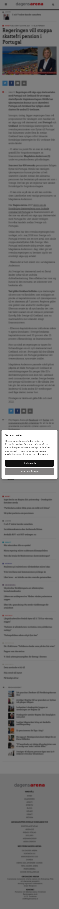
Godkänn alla (29, 463)
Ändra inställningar (29, 471)
